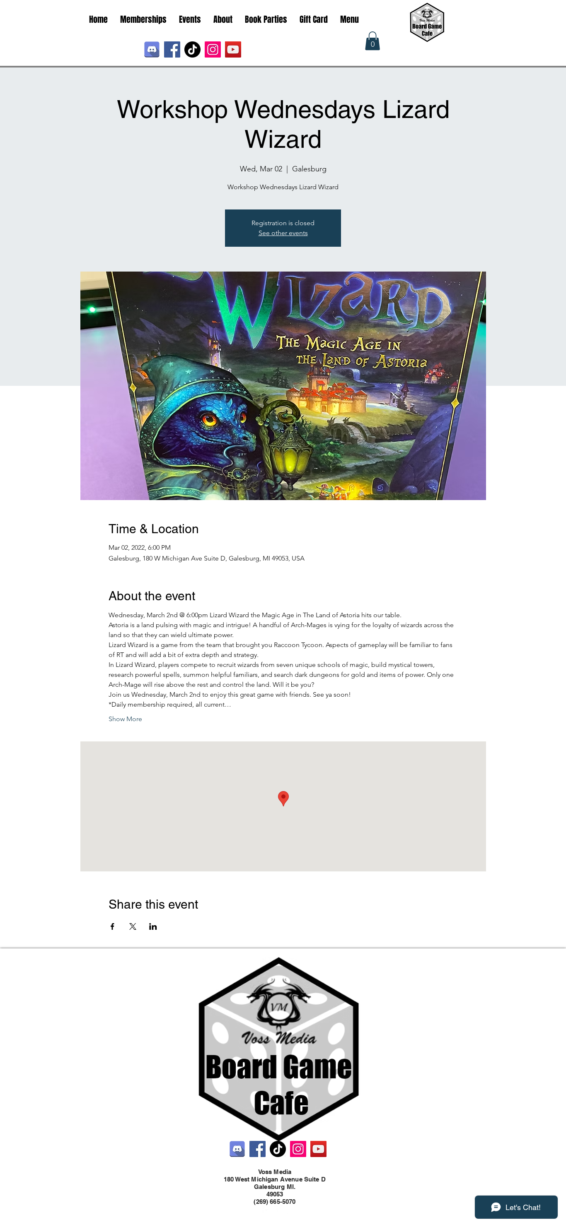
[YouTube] (233, 49)
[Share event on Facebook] (112, 926)
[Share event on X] (133, 926)
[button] (372, 40)
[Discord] (152, 49)
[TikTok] (192, 49)
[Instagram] (213, 49)
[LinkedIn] (291, 1209)
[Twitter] (279, 1209)
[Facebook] (172, 49)
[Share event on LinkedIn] (153, 926)
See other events (283, 233)
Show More (125, 719)
